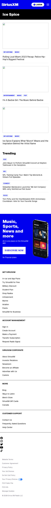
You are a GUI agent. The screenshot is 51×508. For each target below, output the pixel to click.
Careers (5, 375)
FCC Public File (7, 483)
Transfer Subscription (11, 338)
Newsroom (6, 364)
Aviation (5, 304)
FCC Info (5, 487)
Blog (4, 390)
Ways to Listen (8, 394)
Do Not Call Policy (8, 475)
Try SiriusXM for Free (11, 282)
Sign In (5, 327)
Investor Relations (10, 360)
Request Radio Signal (11, 341)
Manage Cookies (8, 491)
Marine (5, 301)
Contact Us (7, 420)
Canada (5, 405)
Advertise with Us (9, 371)
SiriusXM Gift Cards (10, 401)
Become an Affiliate (10, 368)
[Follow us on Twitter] (2, 444)
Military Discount (9, 286)
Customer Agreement (10, 463)
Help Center (7, 427)
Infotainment (7, 297)
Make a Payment (9, 334)
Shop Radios (7, 293)
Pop (25, 95)
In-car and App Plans (11, 278)
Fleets (5, 308)
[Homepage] (10, 4)
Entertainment (9, 95)
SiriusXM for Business (11, 312)
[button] (47, 4)
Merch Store (7, 397)
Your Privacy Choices (10, 479)
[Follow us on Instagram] (2, 441)
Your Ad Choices (8, 471)
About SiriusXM (8, 356)
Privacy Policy (7, 467)
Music (17, 52)
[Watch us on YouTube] (2, 447)
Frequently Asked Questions (14, 423)
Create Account (8, 330)
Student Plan (7, 289)
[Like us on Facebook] (2, 438)
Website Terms (7, 459)
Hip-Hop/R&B (8, 52)
